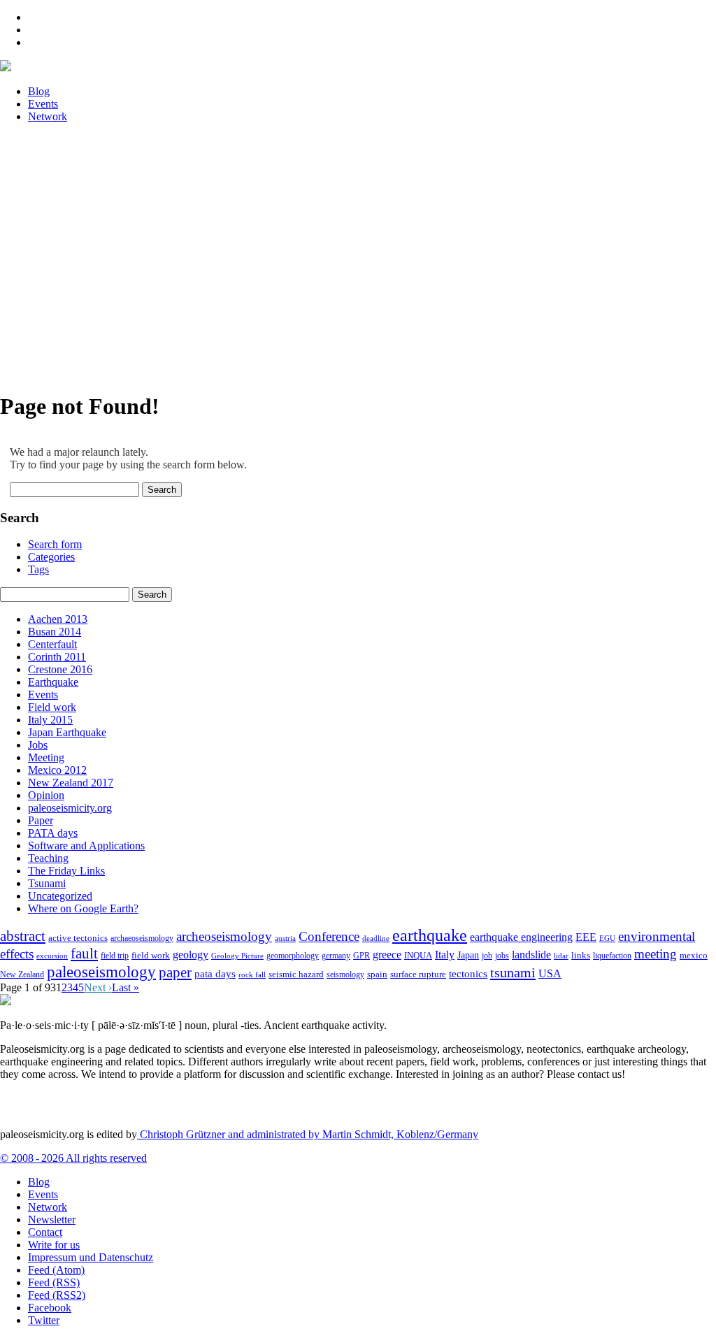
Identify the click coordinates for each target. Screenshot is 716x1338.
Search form (55, 544)
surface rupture (418, 974)
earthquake (429, 935)
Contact (45, 1232)
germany (336, 956)
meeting (655, 954)
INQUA (418, 956)
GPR (361, 956)
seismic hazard (296, 974)
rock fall (252, 974)
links (580, 956)
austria (285, 938)
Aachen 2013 (57, 619)
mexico (694, 955)
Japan (468, 955)
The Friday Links (66, 871)
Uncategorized (60, 896)
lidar (561, 955)
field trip (115, 956)
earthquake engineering (521, 937)
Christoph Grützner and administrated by (307, 1134)
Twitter (43, 1320)
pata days (215, 973)
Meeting (46, 757)
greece (387, 955)
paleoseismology (101, 972)
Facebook (49, 1308)
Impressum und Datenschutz (90, 1257)
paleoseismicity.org (70, 808)
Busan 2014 (54, 632)
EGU (607, 938)
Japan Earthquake (67, 732)
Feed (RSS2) (56, 1295)
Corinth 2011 (57, 657)
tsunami (513, 972)
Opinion (46, 795)
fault (84, 953)
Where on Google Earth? (83, 908)
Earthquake (53, 682)
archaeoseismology (141, 938)
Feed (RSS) (54, 1282)
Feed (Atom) (56, 1270)
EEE (585, 937)
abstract (22, 936)
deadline (375, 938)
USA (549, 973)
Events (43, 694)
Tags (38, 569)
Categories (51, 557)
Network (47, 1207)
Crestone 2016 (60, 669)
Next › (98, 987)
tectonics (468, 973)
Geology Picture (237, 955)
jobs (502, 956)
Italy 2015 (50, 720)
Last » (125, 987)
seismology (345, 974)
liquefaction (612, 956)
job (487, 956)
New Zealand (22, 974)
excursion (52, 955)
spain (377, 974)
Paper (40, 820)
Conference (329, 936)
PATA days (53, 833)
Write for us (54, 1245)
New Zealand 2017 (70, 783)
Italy (444, 955)
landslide (531, 955)
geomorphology (292, 956)
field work (150, 956)
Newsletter (52, 1219)
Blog (39, 1182)
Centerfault (52, 644)
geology (190, 954)
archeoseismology (224, 936)
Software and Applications (86, 845)
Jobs (38, 745)
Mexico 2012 (57, 770)
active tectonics (78, 938)
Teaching (48, 858)
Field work (52, 707)
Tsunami (47, 883)
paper (175, 972)
